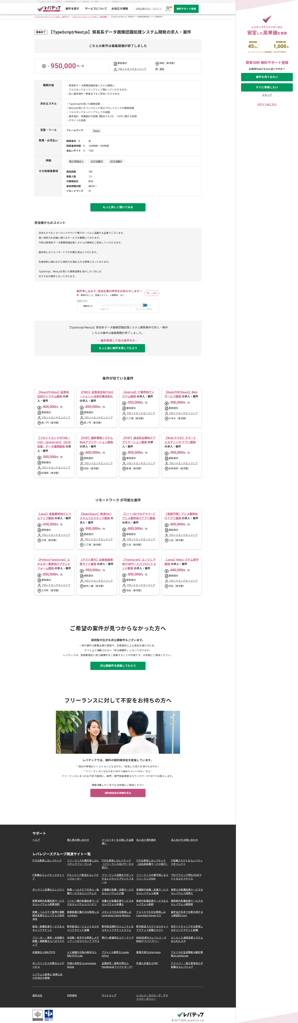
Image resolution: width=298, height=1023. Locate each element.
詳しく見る (152, 293)
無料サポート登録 (186, 8)
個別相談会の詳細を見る (118, 793)
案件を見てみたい (267, 77)
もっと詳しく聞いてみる (118, 207)
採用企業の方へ (143, 8)
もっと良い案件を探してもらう (118, 348)
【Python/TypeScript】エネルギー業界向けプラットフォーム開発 (53, 564)
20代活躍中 (97, 161)
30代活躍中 (116, 161)
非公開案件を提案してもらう (118, 665)
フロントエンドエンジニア (131, 69)
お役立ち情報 (119, 8)
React (96, 130)
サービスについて (96, 8)
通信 (161, 69)
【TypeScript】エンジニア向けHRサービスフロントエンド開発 (139, 564)
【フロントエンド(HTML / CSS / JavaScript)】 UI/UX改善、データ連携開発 (54, 442)
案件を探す (72, 8)
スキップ (267, 95)
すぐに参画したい (267, 87)
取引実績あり (76, 161)
